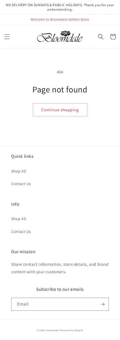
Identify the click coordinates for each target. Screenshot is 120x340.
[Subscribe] (102, 304)
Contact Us (21, 183)
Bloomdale (52, 330)
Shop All (19, 171)
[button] (7, 37)
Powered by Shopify (71, 330)
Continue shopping (60, 109)
